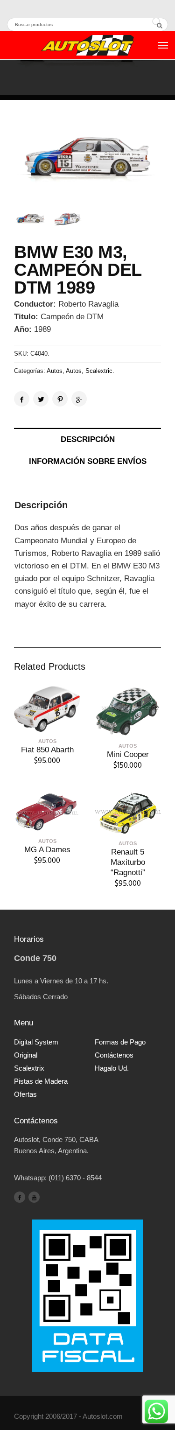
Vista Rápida (47, 724)
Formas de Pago (120, 1042)
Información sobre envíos (88, 461)
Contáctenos (114, 1055)
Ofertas (25, 1094)
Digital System (36, 1042)
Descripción (88, 439)
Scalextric (98, 370)
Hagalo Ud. (112, 1068)
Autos (55, 370)
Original (25, 1055)
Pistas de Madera (41, 1081)
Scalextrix (29, 1068)
